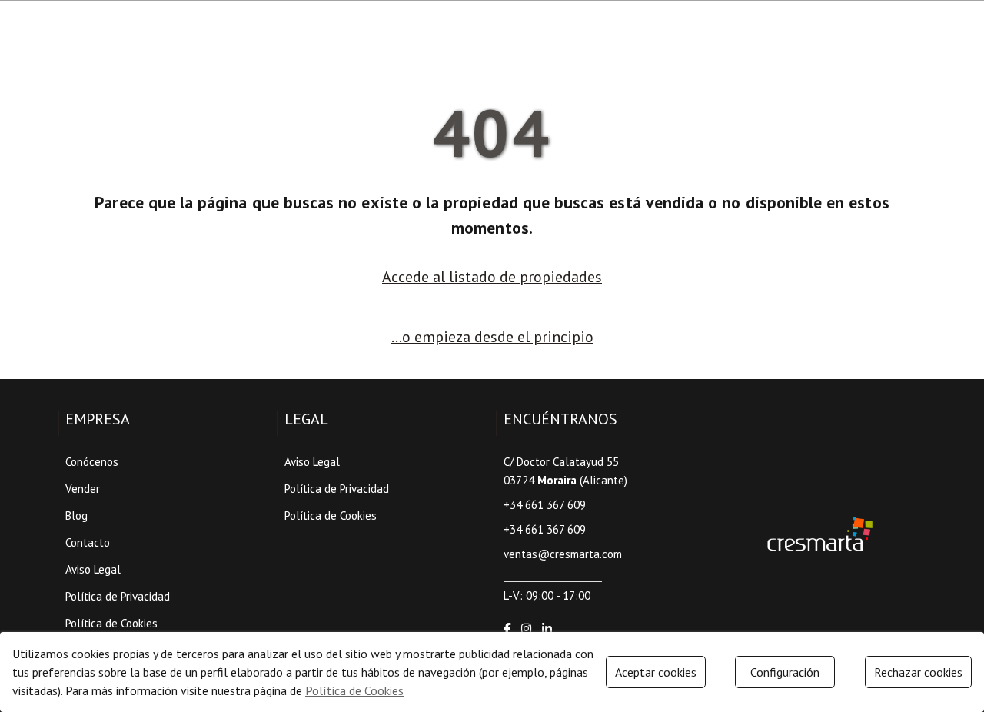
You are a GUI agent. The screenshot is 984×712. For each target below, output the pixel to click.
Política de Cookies (111, 623)
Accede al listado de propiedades (492, 277)
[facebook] (507, 628)
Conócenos (91, 461)
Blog (76, 515)
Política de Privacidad (117, 596)
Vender (82, 488)
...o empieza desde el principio (492, 337)
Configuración (784, 672)
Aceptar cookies (655, 672)
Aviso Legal (93, 569)
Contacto (87, 542)
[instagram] (526, 628)
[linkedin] (547, 628)
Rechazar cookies (918, 672)
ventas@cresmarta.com (563, 554)
